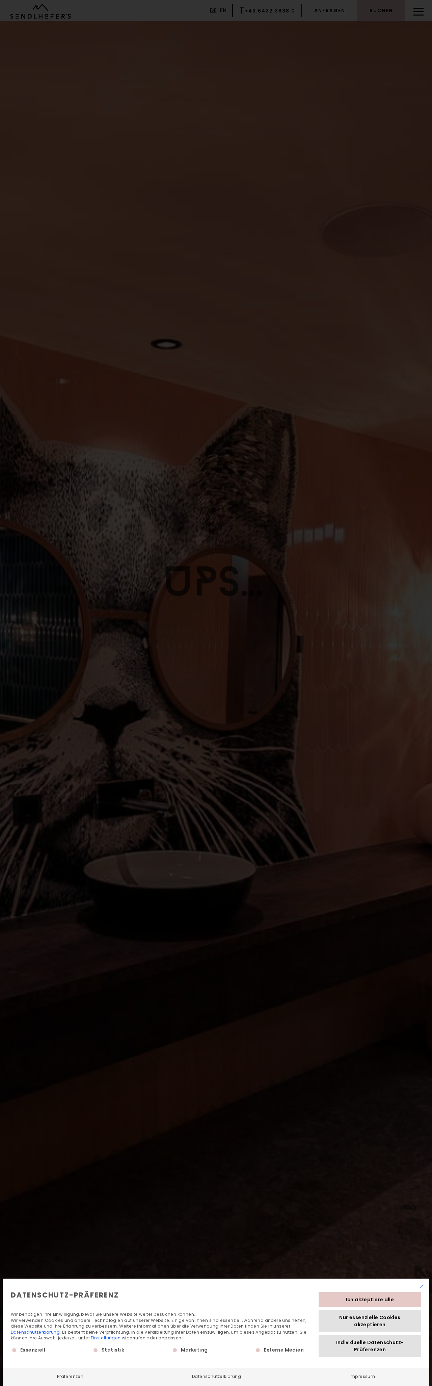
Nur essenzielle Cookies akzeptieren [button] (369, 1321)
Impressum (362, 1376)
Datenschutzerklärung (35, 1332)
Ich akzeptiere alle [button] (370, 1299)
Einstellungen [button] (105, 1338)
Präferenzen (70, 1376)
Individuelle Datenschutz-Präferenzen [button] (370, 1346)
